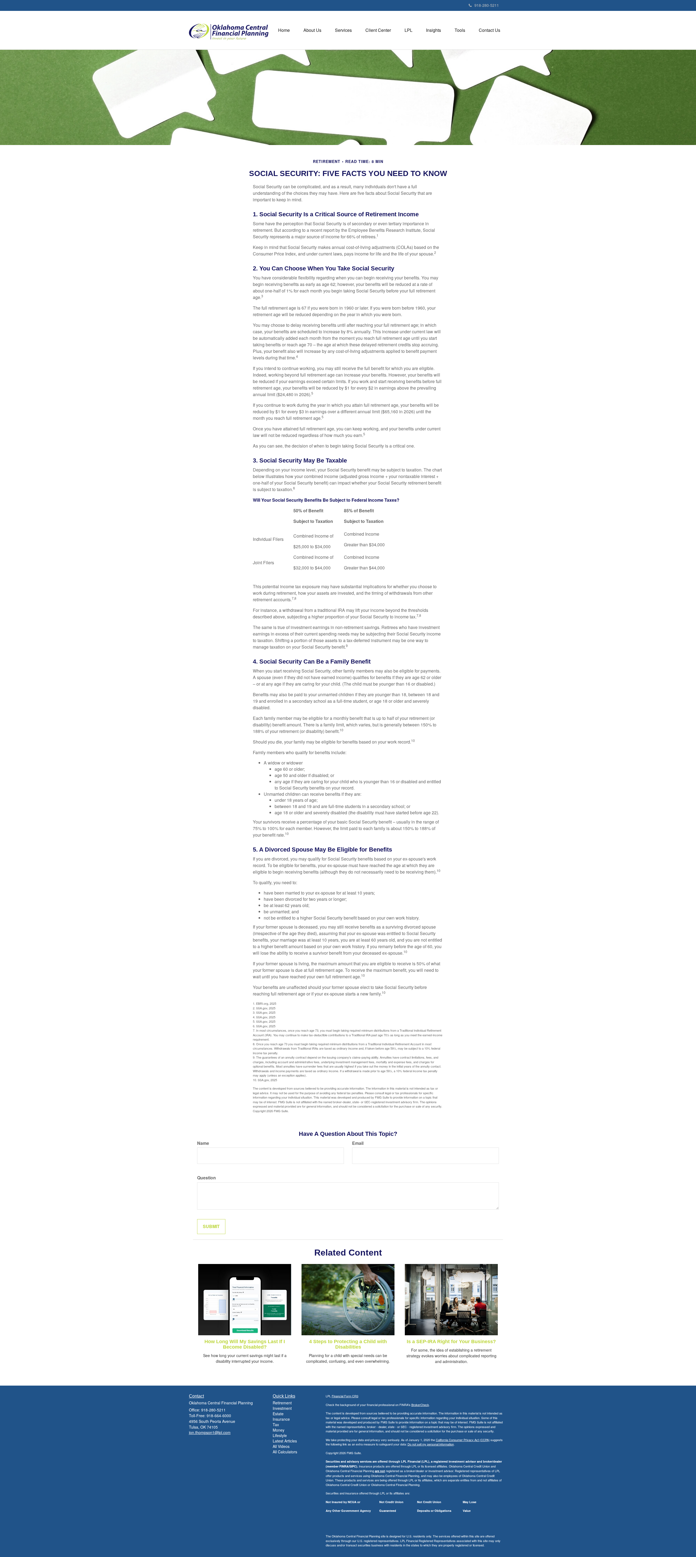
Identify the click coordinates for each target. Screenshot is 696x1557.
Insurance (281, 1419)
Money (278, 1430)
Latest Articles (285, 1441)
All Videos (281, 1446)
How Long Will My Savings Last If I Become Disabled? (244, 1344)
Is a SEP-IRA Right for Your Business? (451, 1341)
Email (357, 1143)
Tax (276, 1424)
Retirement (282, 1402)
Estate (278, 1413)
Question (206, 1178)
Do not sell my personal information (431, 1444)
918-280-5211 (486, 5)
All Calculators (285, 1451)
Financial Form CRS (345, 1396)
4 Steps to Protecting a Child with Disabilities (348, 1344)
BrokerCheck (420, 1404)
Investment (282, 1408)
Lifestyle (280, 1435)
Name (203, 1143)
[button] (312, 30)
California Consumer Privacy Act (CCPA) (463, 1440)
